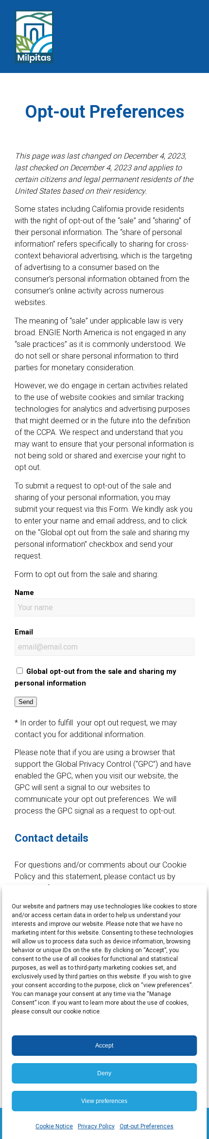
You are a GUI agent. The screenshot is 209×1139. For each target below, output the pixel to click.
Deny (104, 1073)
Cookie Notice (54, 1126)
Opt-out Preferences (147, 1126)
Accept (104, 1045)
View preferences (104, 1101)
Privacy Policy (96, 1126)
